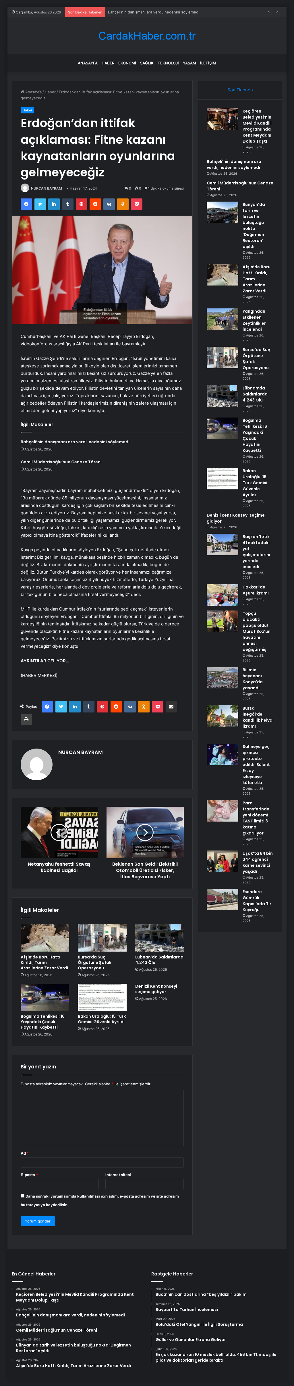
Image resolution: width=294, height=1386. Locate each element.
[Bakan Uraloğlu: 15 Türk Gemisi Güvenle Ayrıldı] (102, 997)
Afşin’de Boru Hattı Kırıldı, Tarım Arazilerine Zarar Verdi (44, 962)
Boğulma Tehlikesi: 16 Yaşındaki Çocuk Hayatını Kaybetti (43, 1021)
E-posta (29, 1174)
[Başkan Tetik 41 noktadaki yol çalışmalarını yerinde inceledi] (222, 544)
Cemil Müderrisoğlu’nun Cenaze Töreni (142, 12)
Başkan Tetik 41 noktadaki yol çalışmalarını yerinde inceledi (256, 552)
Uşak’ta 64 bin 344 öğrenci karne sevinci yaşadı (258, 862)
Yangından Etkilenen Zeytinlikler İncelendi (254, 320)
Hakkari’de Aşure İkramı (256, 590)
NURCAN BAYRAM (46, 188)
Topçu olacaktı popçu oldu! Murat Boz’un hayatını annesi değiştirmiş (256, 631)
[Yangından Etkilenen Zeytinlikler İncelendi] (222, 319)
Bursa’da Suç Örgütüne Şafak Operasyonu (94, 962)
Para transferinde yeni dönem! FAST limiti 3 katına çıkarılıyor (256, 818)
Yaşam (189, 63)
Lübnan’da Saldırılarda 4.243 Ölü (159, 959)
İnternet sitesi (118, 1174)
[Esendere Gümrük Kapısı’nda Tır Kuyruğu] (222, 899)
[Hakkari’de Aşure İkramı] (222, 595)
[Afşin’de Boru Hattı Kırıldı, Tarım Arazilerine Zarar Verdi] (45, 938)
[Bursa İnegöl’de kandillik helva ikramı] (222, 716)
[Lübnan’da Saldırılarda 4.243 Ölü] (159, 938)
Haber (108, 63)
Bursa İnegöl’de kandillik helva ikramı (257, 717)
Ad (25, 1153)
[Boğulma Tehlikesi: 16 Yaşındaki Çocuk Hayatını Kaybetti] (45, 997)
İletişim (208, 63)
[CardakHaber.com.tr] (147, 36)
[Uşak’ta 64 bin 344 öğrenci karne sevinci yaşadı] (222, 861)
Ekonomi (127, 63)
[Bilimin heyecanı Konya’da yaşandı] (222, 677)
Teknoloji (168, 63)
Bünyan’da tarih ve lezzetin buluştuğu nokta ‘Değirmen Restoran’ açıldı (254, 225)
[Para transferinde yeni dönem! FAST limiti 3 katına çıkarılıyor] (222, 811)
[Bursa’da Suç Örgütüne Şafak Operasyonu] (102, 938)
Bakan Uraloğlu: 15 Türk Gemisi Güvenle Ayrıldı (102, 1019)
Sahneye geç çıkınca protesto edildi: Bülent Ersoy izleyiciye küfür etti (256, 764)
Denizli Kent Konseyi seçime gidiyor (156, 989)
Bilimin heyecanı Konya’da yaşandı (253, 679)
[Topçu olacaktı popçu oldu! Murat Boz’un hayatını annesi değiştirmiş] (222, 621)
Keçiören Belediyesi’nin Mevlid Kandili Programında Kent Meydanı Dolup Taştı (257, 126)
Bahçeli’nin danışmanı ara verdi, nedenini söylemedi (75, 442)
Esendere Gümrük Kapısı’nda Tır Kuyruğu (257, 901)
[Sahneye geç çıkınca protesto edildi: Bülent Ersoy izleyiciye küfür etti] (222, 754)
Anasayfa (88, 63)
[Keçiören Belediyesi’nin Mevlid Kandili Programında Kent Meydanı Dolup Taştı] (222, 119)
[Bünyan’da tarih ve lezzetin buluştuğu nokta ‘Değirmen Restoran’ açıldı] (222, 212)
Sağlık (147, 63)
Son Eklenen (240, 89)
